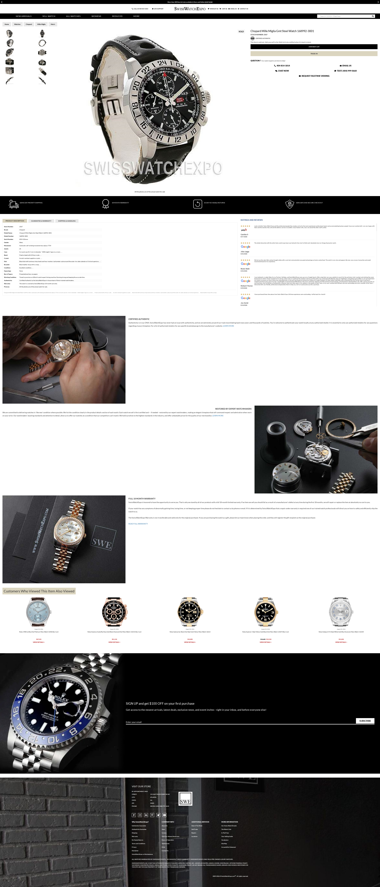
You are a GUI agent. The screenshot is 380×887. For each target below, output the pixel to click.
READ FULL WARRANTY (138, 524)
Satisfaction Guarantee (139, 826)
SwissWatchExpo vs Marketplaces (142, 854)
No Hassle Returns (137, 840)
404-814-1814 (143, 9)
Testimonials (165, 843)
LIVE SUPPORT (158, 9)
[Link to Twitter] (158, 815)
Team (163, 829)
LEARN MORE (228, 326)
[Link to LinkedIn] (146, 815)
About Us (164, 826)
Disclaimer (135, 850)
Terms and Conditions (138, 843)
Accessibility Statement (228, 847)
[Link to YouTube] (164, 815)
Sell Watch (48, 16)
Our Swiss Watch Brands (229, 826)
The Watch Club (226, 829)
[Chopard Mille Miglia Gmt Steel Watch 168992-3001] (149, 108)
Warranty (135, 836)
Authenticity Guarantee (139, 829)
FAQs (163, 847)
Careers (164, 833)
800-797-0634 (164, 806)
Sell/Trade (194, 829)
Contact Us (165, 850)
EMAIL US (233, 9)
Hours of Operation (168, 840)
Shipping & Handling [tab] (67, 221)
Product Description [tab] (15, 221)
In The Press (225, 833)
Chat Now (283, 71)
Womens (96, 16)
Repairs (193, 833)
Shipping (134, 833)
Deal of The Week (196, 826)
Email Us (346, 65)
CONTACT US (243, 9)
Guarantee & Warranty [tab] (41, 221)
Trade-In (314, 54)
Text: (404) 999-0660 (347, 71)
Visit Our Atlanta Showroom (170, 836)
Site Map (224, 843)
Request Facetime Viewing (315, 76)
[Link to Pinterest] (152, 815)
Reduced (117, 16)
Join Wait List (314, 47)
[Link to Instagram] (140, 815)
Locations (194, 836)
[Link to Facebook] (134, 815)
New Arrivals (23, 16)
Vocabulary (224, 840)
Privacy (134, 847)
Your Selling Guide (227, 836)
